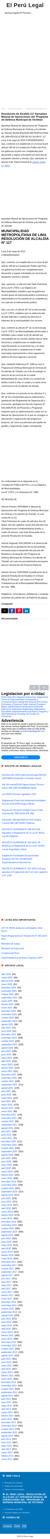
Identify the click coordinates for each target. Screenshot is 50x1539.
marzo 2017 (7, 1292)
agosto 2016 (7, 1315)
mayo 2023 (6, 1058)
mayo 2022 (6, 1098)
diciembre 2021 (8, 1115)
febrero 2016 (7, 1335)
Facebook (7, 1526)
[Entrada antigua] (44, 687)
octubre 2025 (7, 994)
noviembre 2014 (9, 1385)
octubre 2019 (7, 1188)
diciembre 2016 (8, 1302)
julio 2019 (6, 1198)
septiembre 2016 (9, 1312)
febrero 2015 (7, 1375)
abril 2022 (6, 1101)
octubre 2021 (7, 1121)
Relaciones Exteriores (32, 707)
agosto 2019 (7, 1195)
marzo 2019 (7, 1212)
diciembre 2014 (8, 1382)
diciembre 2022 (8, 1074)
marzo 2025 (7, 1001)
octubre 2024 (7, 1018)
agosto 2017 (7, 1275)
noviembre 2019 (9, 1185)
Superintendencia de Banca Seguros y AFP (22, 958)
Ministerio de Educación (12, 948)
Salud (10, 707)
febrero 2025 (7, 1004)
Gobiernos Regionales (22, 709)
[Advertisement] (25, 85)
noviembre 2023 (9, 1038)
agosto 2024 (7, 1024)
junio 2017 (6, 1282)
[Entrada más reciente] (34, 687)
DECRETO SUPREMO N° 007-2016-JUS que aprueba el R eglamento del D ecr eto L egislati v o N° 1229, (25, 872)
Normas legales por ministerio (17, 1512)
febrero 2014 (7, 1416)
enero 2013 (6, 1459)
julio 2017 (6, 1278)
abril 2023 (6, 1061)
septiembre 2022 (9, 1084)
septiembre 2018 (9, 1232)
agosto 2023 (7, 1048)
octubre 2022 (7, 1081)
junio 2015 (6, 1362)
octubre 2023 (7, 1041)
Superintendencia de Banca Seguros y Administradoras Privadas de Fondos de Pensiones (25, 713)
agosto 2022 (7, 1088)
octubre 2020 (7, 1148)
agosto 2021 (7, 1128)
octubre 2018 (7, 1228)
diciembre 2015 (8, 1342)
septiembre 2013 (9, 1432)
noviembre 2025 (9, 991)
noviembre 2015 (9, 1345)
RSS (24, 1526)
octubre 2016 (7, 1309)
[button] (4, 610)
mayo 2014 (6, 1406)
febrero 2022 (7, 1108)
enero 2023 (6, 1071)
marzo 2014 (7, 1412)
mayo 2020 (6, 1165)
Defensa (18, 707)
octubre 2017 (7, 1268)
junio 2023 (6, 1054)
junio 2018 (6, 1242)
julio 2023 (6, 1051)
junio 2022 (6, 1095)
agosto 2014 (7, 1396)
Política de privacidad (14, 1486)
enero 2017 (6, 1299)
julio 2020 (6, 1158)
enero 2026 (6, 984)
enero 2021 (6, 1138)
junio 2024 (6, 1031)
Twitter (17, 1526)
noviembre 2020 (9, 1145)
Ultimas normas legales (14, 1489)
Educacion (6, 709)
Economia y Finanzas (11, 704)
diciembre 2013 (8, 1422)
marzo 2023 (7, 1064)
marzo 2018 (7, 1252)
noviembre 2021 (9, 1118)
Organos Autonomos (26, 697)
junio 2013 (6, 1442)
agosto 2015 (7, 1355)
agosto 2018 (7, 1235)
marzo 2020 (7, 1171)
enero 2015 (6, 1379)
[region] (25, 192)
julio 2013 (6, 1439)
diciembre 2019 (8, 1181)
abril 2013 (6, 1449)
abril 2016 (6, 1329)
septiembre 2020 (9, 1151)
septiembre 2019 (9, 1192)
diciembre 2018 (8, 1222)
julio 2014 (6, 1399)
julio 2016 (6, 1319)
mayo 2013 (6, 1446)
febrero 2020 (7, 1175)
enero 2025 (6, 1008)
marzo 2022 (7, 1105)
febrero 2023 (7, 1068)
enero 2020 (6, 1178)
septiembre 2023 (9, 1044)
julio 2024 (6, 1028)
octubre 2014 (7, 1389)
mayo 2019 (6, 1205)
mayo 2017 (6, 1285)
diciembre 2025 (8, 987)
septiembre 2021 (9, 1125)
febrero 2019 (7, 1215)
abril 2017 (6, 1288)
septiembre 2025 (9, 998)
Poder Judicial (29, 704)
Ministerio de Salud (10, 944)
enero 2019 (6, 1218)
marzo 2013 (7, 1452)
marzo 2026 (7, 977)
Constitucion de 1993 (14, 1509)
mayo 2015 (6, 1365)
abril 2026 (6, 974)
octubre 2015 (7, 1349)
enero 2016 (6, 1339)
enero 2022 (6, 1111)
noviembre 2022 (9, 1078)
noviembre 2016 (9, 1305)
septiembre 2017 (9, 1272)
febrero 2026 (7, 981)
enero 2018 (6, 1258)
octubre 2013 (7, 1429)
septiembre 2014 (9, 1392)
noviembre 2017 (9, 1265)
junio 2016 (6, 1322)
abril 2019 (6, 1208)
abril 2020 (6, 1168)
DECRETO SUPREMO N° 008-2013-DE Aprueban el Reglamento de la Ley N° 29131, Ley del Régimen (23, 832)
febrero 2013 (7, 1456)
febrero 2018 (7, 1255)
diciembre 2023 (8, 1034)
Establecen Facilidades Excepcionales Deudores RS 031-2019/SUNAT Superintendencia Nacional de (20, 859)
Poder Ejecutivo (8, 697)
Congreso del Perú (10, 953)
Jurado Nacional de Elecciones (32, 702)
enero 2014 (6, 1419)
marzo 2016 (7, 1332)
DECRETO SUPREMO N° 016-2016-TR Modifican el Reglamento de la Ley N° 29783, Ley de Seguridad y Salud (23, 845)
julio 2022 (6, 1091)
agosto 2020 (7, 1155)
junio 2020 (6, 1161)
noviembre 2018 (9, 1225)
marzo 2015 (7, 1372)
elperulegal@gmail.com (33, 731)
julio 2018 (6, 1238)
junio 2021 (6, 1135)
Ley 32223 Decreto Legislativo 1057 (19, 794)
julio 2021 (6, 1131)
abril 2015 (6, 1369)
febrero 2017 (7, 1295)
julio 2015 (6, 1359)
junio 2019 (6, 1202)
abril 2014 (6, 1409)
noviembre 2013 (9, 1426)
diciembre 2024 (8, 1011)
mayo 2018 (6, 1245)
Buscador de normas (13, 1483)
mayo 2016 (6, 1325)
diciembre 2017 (8, 1262)
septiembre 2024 (9, 1021)
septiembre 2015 (9, 1352)
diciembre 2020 (8, 1141)
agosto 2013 (7, 1436)
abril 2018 (6, 1248)
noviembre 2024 (9, 1014)
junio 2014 (6, 1402)
